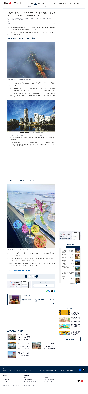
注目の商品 (65, 3)
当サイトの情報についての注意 (30, 381)
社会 (43, 3)
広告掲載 (46, 377)
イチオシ (5, 381)
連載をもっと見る (70, 339)
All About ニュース (6, 6)
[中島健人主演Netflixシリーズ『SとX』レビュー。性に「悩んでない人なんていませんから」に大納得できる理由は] (75, 312)
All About (5, 377)
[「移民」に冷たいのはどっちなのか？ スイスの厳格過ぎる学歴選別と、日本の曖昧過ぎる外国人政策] (75, 333)
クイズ (70, 3)
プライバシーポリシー (28, 379)
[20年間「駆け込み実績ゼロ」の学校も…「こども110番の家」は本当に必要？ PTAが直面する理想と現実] (75, 319)
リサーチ (60, 3)
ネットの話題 (76, 3)
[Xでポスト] (52, 291)
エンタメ (55, 3)
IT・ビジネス (48, 3)
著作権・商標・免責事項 (49, 379)
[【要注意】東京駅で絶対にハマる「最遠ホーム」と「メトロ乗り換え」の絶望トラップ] (75, 326)
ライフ (35, 3)
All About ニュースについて (49, 381)
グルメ (39, 3)
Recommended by (72, 283)
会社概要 (25, 377)
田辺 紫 (8, 23)
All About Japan (6, 379)
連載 (32, 3)
